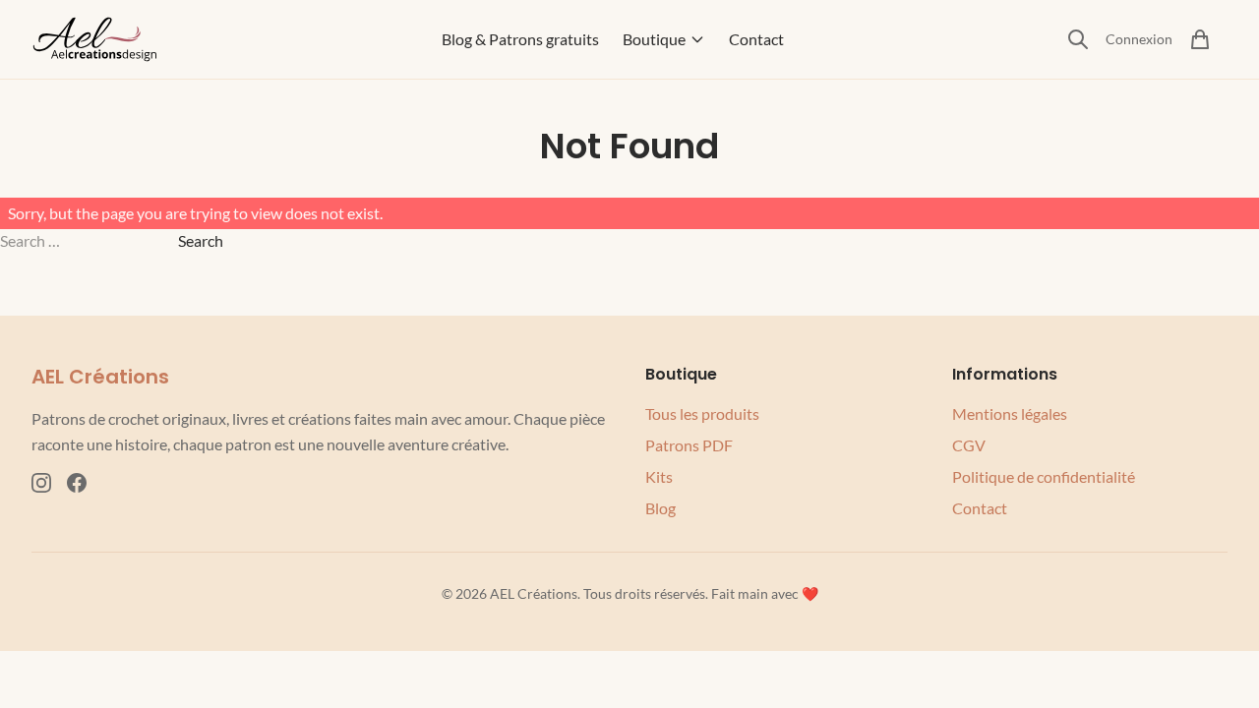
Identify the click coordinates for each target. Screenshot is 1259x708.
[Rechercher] (1078, 39)
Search (200, 240)
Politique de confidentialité (1043, 476)
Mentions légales (1009, 413)
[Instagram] (41, 483)
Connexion (1139, 38)
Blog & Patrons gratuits (520, 39)
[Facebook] (77, 483)
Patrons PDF (689, 445)
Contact (756, 39)
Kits (659, 476)
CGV (969, 445)
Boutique (654, 39)
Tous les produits (702, 413)
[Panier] (1200, 39)
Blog (660, 508)
